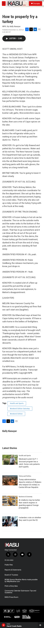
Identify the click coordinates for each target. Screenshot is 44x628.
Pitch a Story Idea (11, 586)
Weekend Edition (16, 414)
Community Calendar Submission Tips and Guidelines (20, 592)
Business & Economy (25, 497)
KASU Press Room (11, 597)
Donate (36, 3)
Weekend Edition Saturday (20, 409)
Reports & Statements (13, 570)
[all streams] (41, 625)
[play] (3, 625)
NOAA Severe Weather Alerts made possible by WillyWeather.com (21, 580)
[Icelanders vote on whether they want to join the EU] (10, 521)
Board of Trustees (11, 575)
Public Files (9, 565)
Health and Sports (17, 403)
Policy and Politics (25, 476)
